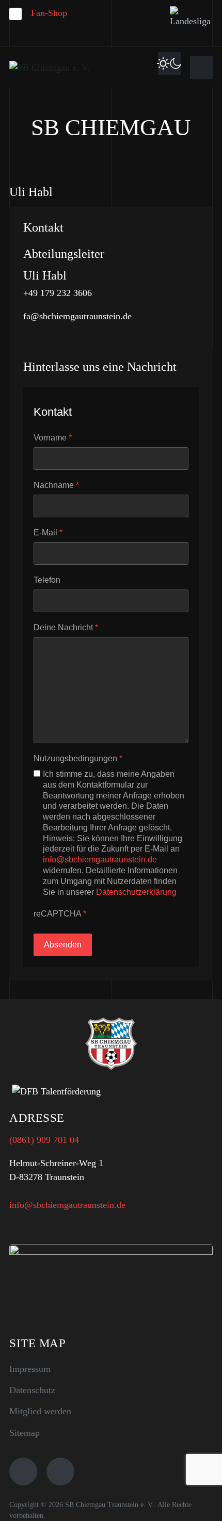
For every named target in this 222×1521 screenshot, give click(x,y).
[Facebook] (23, 1471)
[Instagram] (60, 1471)
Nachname (56, 485)
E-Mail (48, 532)
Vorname (53, 437)
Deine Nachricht (66, 627)
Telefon (47, 580)
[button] (201, 67)
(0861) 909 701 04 (44, 1140)
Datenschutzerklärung (136, 892)
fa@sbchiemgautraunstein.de (77, 316)
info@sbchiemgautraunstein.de (100, 859)
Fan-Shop (49, 13)
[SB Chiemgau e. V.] (49, 67)
